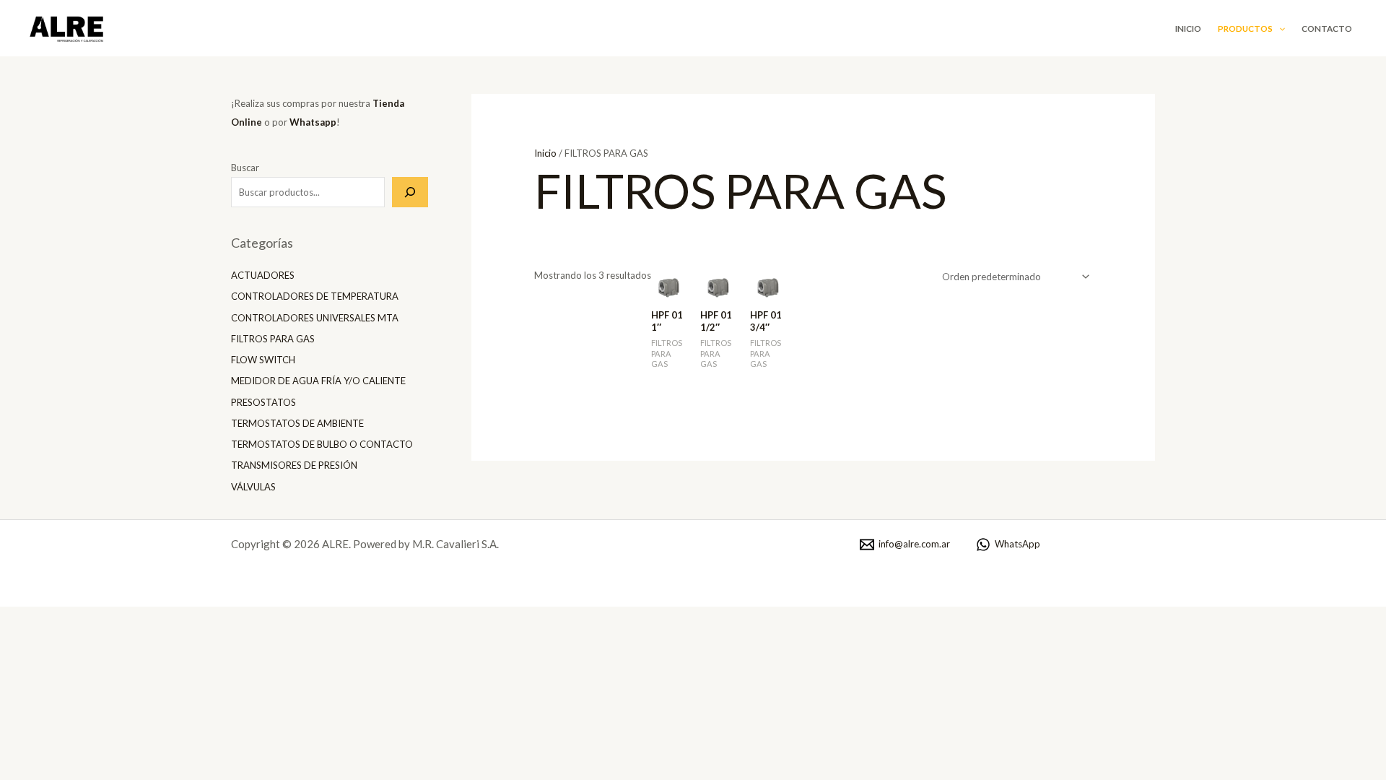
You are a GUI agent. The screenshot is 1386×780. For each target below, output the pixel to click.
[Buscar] (410, 192)
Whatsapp (312, 122)
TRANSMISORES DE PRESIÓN (294, 465)
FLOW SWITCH (263, 359)
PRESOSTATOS (263, 402)
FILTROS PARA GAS (273, 338)
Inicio (1188, 28)
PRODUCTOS (1245, 28)
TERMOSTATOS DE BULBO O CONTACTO (322, 444)
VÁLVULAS (253, 487)
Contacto (1327, 28)
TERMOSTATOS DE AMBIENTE (297, 423)
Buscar (245, 167)
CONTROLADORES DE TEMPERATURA (314, 296)
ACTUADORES (263, 275)
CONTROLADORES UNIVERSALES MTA (314, 318)
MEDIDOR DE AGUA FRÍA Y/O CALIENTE (318, 380)
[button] (1279, 28)
